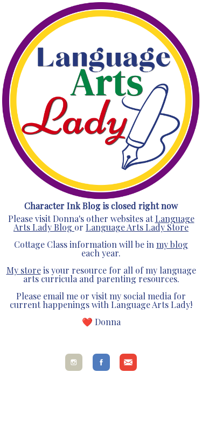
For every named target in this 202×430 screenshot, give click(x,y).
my (162, 244)
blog (178, 244)
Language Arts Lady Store (137, 227)
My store (23, 270)
